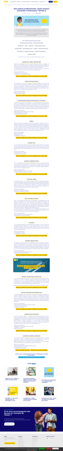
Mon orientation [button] (13, 1)
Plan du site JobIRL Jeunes (22, 447)
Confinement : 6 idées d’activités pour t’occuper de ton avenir (30, 399)
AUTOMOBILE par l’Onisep (19, 232)
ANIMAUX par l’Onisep (18, 133)
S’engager (50, 1)
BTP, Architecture (21, 51)
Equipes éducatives (21, 442)
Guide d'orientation (25, 4)
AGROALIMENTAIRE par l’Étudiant (21, 112)
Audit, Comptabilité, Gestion (27, 48)
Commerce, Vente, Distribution (40, 51)
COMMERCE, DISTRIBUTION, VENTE (21, 326)
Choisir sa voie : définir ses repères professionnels (12, 379)
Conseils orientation (18, 4)
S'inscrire (55, 1)
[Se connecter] (58, 1)
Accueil (5, 4)
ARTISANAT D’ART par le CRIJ (20, 153)
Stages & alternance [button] (34, 1)
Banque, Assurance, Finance (43, 48)
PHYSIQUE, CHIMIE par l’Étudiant (20, 305)
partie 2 (39, 56)
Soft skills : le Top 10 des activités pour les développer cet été (11, 399)
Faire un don (34, 443)
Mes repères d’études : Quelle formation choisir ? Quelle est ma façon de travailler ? (30, 380)
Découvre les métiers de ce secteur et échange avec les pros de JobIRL (31, 76)
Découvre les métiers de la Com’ (23, 350)
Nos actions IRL (20, 438)
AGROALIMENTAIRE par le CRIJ (20, 114)
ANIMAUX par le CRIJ (18, 134)
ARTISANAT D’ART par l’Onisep (20, 152)
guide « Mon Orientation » (29, 29)
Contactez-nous (34, 437)
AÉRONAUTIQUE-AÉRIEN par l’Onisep (22, 74)
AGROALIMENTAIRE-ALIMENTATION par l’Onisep (23, 111)
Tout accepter (42, 448)
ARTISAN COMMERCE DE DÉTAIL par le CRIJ (23, 172)
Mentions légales (35, 441)
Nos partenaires (20, 444)
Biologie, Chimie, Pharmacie (29, 51)
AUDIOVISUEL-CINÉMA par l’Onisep (21, 190)
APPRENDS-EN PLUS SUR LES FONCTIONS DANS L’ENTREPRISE (31, 357)
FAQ (33, 444)
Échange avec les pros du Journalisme (39, 350)
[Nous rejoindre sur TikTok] (53, 439)
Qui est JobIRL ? (20, 437)
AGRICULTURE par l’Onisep (19, 93)
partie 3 (43, 56)
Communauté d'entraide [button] (25, 1)
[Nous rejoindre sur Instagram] (49, 439)
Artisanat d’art (31, 45)
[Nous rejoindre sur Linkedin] (47, 439)
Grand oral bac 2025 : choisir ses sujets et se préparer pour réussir (49, 399)
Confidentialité (34, 438)
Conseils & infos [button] (42, 1)
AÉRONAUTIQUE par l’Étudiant (21, 73)
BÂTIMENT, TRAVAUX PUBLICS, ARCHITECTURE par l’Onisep (37, 285)
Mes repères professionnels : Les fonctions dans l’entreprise (49, 381)
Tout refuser (48, 448)
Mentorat (19, 1)
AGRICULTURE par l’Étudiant (20, 92)
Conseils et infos (11, 4)
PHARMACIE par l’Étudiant (19, 307)
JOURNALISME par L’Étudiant (20, 348)
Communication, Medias (32, 54)
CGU (33, 442)
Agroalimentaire (21, 45)
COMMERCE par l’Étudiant (19, 327)
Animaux (26, 45)
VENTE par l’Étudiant (18, 328)
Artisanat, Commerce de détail (40, 45)
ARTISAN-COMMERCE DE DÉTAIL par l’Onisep (23, 170)
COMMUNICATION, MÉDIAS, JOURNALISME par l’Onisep (25, 345)
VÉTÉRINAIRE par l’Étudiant (19, 135)
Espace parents (20, 441)
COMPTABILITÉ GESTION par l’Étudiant (22, 215)
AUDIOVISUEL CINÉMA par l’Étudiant (21, 191)
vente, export (24, 317)
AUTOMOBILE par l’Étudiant (19, 233)
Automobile (35, 48)
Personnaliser (55, 448)
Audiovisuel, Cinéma (18, 48)
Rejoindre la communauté (9, 443)
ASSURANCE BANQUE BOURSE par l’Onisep (23, 251)
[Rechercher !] (46, 1)
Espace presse (20, 443)
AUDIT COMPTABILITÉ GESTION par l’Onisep (23, 214)
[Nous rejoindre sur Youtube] (51, 439)
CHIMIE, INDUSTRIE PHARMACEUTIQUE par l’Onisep (24, 304)
